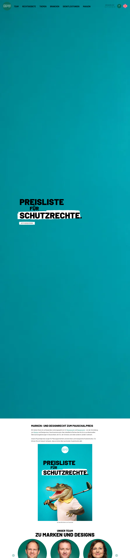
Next (117, 555)
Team (16, 6)
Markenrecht (70, 430)
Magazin (86, 6)
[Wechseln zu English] (125, 6)
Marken (36, 432)
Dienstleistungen (71, 6)
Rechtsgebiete (29, 6)
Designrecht (81, 430)
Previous (13, 555)
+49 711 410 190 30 (109, 7)
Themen (42, 6)
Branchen (54, 6)
